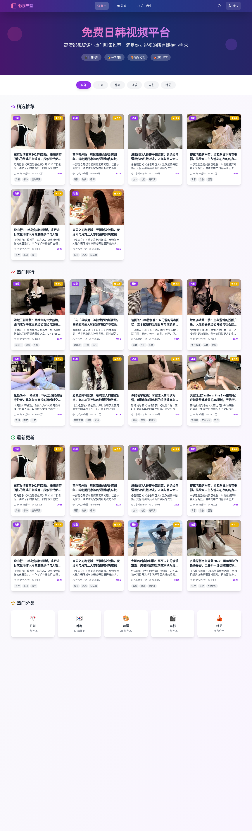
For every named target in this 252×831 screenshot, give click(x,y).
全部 (84, 85)
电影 (151, 85)
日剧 (100, 85)
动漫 (134, 85)
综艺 (168, 85)
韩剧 (117, 85)
